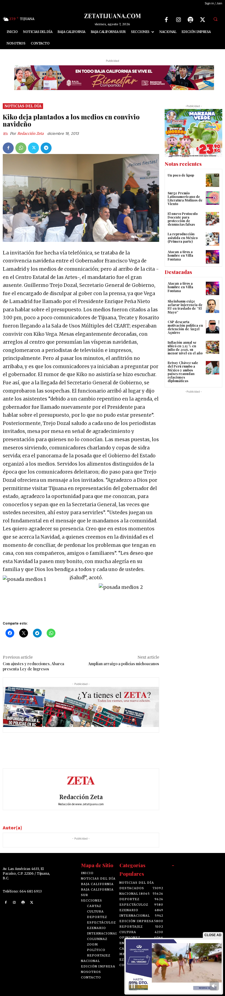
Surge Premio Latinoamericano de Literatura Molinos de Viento (185, 198)
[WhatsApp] (20, 147)
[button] (215, 19)
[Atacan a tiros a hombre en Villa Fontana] (212, 257)
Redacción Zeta (30, 133)
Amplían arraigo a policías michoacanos (123, 663)
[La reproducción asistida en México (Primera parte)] (212, 239)
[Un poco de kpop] (212, 180)
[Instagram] (178, 19)
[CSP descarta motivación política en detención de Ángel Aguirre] (212, 327)
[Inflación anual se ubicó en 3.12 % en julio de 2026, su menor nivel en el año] (212, 347)
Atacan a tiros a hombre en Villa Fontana (180, 255)
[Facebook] (166, 19)
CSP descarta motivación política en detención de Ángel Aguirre (185, 327)
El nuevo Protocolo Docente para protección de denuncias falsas (183, 219)
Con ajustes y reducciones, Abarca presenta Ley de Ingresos (33, 666)
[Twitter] (202, 19)
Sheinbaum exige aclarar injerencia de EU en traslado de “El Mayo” (185, 306)
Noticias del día (22, 105)
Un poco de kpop (181, 175)
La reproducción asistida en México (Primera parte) (183, 237)
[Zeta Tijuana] (112, 16)
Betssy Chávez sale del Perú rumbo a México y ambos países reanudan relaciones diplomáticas (183, 371)
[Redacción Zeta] (6, 133)
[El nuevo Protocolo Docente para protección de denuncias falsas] (212, 218)
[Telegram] (46, 147)
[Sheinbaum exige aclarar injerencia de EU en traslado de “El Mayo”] (212, 306)
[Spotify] (190, 19)
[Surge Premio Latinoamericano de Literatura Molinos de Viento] (212, 198)
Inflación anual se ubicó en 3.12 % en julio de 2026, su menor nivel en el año (185, 348)
